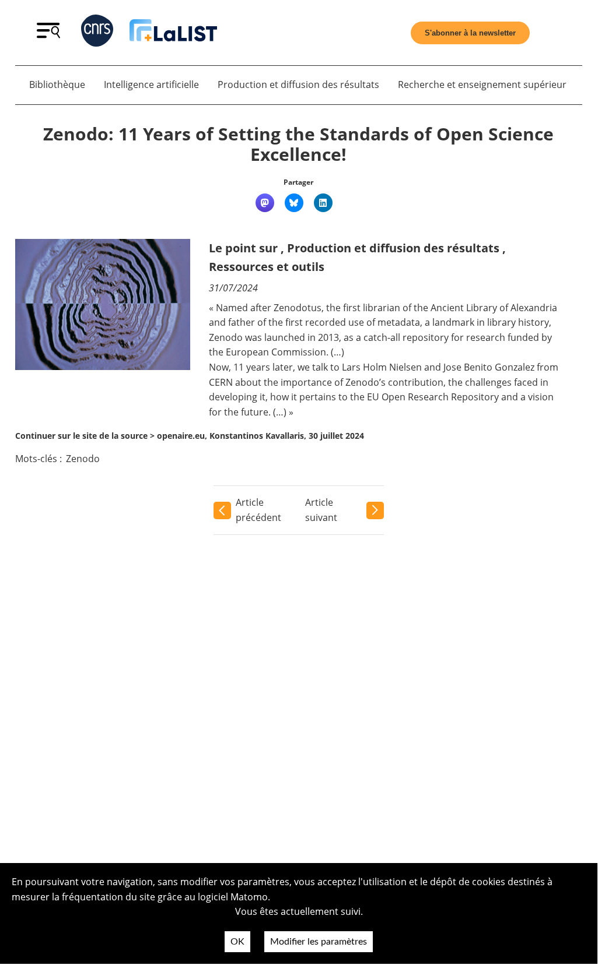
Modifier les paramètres (318, 941)
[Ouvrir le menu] (48, 35)
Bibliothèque (57, 84)
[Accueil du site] (173, 32)
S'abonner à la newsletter (470, 33)
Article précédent (258, 510)
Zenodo (83, 458)
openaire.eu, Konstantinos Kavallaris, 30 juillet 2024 (260, 435)
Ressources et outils (266, 266)
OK (237, 941)
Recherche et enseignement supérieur (482, 84)
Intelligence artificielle (151, 84)
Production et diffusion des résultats (298, 84)
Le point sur (243, 248)
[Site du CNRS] (97, 33)
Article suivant (321, 510)
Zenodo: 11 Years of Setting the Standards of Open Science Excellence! (298, 144)
